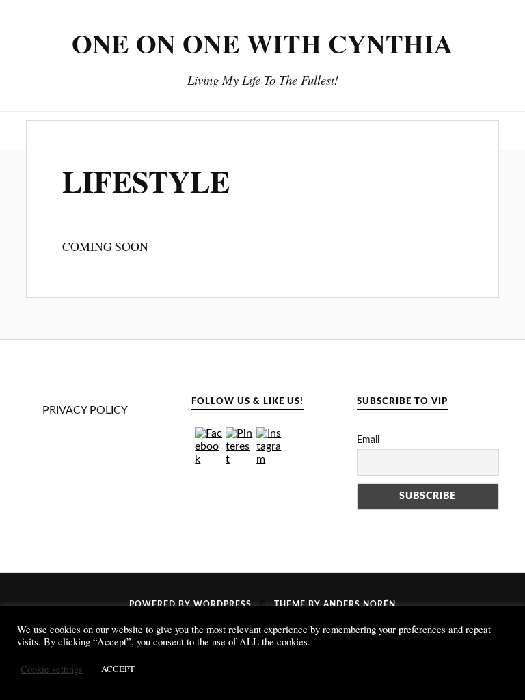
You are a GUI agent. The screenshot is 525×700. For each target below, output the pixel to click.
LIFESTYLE (146, 181)
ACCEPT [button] (118, 668)
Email (368, 440)
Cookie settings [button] (52, 669)
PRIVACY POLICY (85, 410)
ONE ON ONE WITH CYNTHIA (262, 43)
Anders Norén (359, 604)
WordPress (222, 604)
